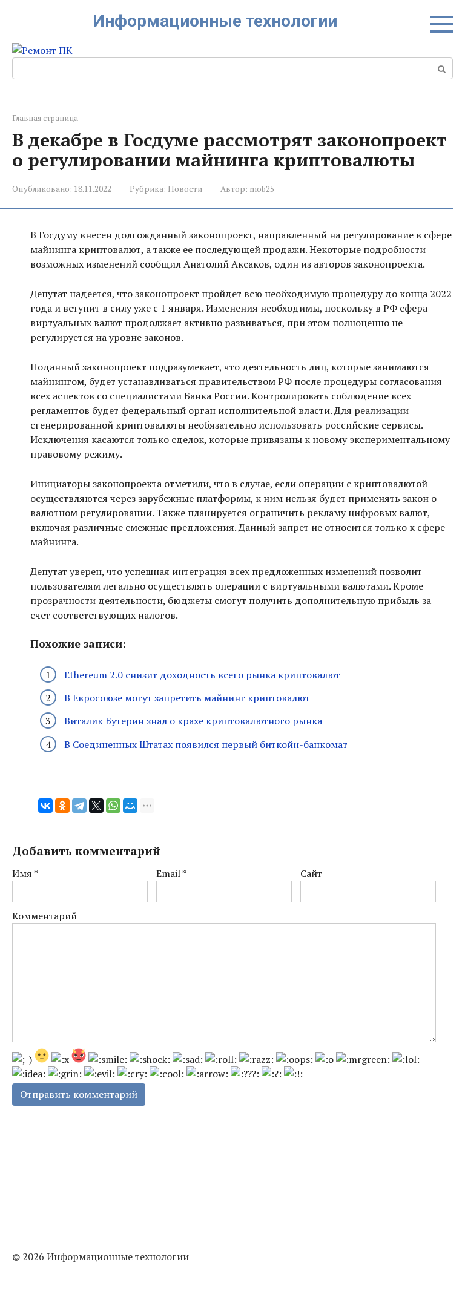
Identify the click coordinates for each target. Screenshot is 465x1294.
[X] (96, 805)
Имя (25, 873)
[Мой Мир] (130, 805)
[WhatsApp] (113, 805)
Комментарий (44, 915)
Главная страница (45, 118)
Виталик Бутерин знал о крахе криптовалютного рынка (193, 720)
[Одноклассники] (62, 805)
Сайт (311, 873)
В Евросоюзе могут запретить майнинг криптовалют (187, 697)
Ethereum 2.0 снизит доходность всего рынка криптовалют (202, 674)
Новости (185, 188)
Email (171, 873)
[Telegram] (79, 805)
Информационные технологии (215, 21)
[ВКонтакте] (45, 805)
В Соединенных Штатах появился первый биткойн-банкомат (206, 744)
